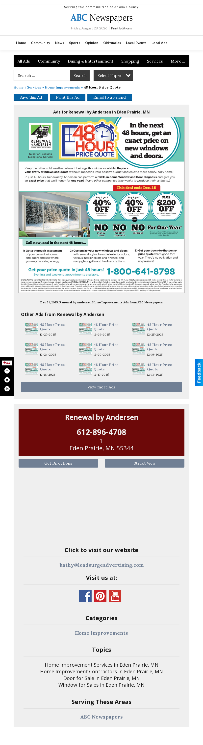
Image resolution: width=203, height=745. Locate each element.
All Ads (24, 61)
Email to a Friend (109, 97)
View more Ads (101, 386)
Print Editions (121, 28)
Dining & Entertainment (90, 61)
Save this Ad (31, 97)
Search (80, 75)
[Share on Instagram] (7, 388)
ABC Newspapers (101, 717)
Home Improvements (62, 87)
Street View (145, 463)
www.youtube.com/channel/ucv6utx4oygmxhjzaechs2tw (115, 596)
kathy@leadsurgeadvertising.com (101, 565)
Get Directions (58, 463)
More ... (178, 61)
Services (155, 61)
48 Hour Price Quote (52, 326)
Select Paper (110, 75)
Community (49, 61)
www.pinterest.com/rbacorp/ (100, 596)
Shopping (130, 61)
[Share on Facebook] (7, 370)
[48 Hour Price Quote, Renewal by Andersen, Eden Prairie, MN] (101, 205)
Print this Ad (67, 97)
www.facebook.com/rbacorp (85, 596)
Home (19, 87)
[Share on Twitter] (7, 379)
